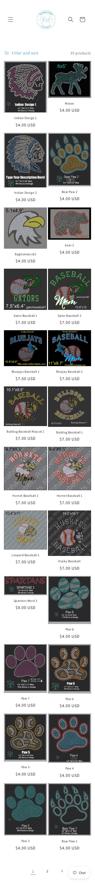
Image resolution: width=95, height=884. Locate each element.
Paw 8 (69, 629)
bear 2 (69, 245)
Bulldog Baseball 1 (69, 432)
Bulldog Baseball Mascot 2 (25, 431)
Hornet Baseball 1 (69, 496)
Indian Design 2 (25, 193)
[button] (10, 19)
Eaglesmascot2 (25, 254)
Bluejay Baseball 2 (69, 372)
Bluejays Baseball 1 (25, 372)
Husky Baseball (69, 561)
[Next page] (62, 871)
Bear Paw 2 (70, 192)
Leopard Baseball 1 (25, 555)
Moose (69, 103)
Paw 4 (69, 768)
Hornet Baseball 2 (25, 496)
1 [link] (33, 871)
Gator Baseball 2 (70, 316)
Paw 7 (25, 698)
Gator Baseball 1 (25, 316)
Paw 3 (25, 841)
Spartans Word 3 (25, 601)
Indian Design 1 (25, 118)
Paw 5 (25, 767)
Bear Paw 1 (69, 841)
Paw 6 (69, 699)
